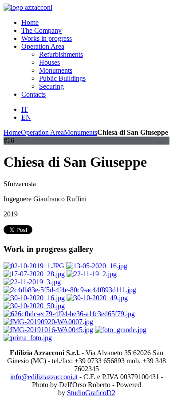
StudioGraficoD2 (91, 392)
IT (24, 109)
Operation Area (42, 132)
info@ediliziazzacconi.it (44, 376)
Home (12, 132)
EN (26, 117)
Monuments (80, 132)
